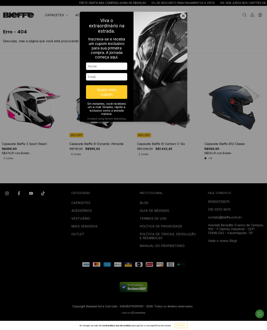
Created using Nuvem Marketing (106, 118)
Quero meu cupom (106, 92)
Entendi (181, 325)
